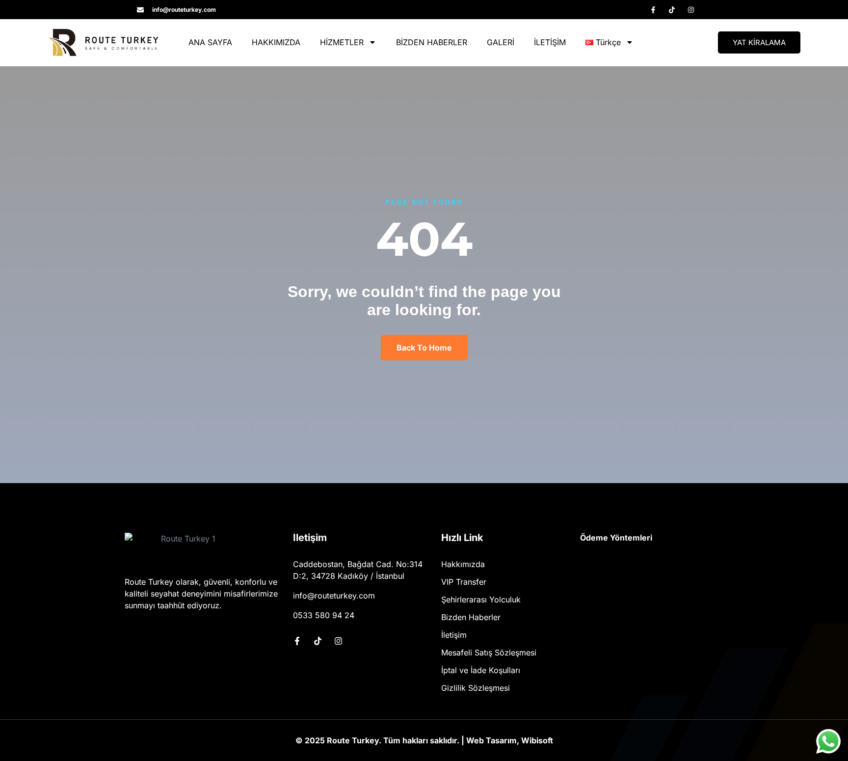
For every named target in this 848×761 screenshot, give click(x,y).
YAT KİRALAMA (759, 42)
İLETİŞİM (550, 42)
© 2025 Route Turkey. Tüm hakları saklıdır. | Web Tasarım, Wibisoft (424, 740)
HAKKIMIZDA (276, 42)
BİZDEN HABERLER (431, 42)
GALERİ (500, 42)
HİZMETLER (342, 42)
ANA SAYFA (210, 42)
